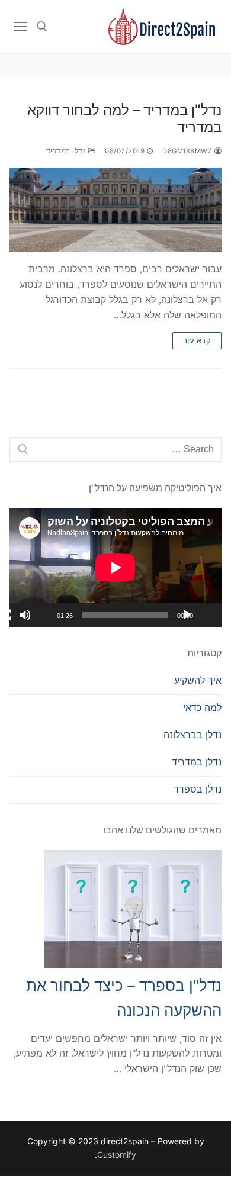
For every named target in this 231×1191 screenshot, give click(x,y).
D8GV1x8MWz (188, 151)
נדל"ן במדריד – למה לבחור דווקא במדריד (124, 118)
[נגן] (187, 615)
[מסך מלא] (6, 615)
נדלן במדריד (67, 151)
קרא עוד (197, 340)
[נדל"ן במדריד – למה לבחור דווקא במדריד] (115, 210)
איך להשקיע (198, 680)
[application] (115, 567)
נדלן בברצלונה (192, 735)
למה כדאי (202, 707)
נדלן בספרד (198, 789)
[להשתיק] (25, 615)
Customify (116, 1155)
